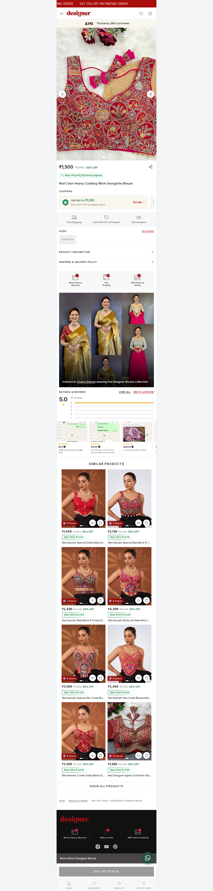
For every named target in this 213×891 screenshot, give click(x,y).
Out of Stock (106, 871)
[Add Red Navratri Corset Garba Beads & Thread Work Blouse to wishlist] (92, 755)
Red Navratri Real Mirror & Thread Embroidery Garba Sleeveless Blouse (83, 620)
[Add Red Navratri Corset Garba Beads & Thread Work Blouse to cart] (100, 755)
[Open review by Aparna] (137, 432)
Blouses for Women (78, 800)
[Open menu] (61, 13)
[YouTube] (106, 846)
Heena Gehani (86, 381)
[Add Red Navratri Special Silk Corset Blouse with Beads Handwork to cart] (100, 678)
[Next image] (150, 94)
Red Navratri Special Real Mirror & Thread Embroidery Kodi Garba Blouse (129, 542)
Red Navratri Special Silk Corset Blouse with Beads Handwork (83, 698)
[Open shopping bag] (150, 13)
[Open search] (141, 13)
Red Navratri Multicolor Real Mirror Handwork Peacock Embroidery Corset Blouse (129, 620)
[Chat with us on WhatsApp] (148, 858)
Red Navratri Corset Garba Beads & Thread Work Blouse (83, 775)
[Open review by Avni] (72, 432)
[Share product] (150, 167)
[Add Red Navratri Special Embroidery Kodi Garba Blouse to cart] (100, 523)
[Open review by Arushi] (104, 432)
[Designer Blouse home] (79, 13)
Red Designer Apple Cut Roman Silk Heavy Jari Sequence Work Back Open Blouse (129, 775)
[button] (106, 94)
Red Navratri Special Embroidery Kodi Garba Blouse (83, 542)
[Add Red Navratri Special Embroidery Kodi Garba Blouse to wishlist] (92, 523)
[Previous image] (62, 94)
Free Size (68, 239)
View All (125, 392)
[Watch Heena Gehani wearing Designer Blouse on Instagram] (106, 340)
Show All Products (106, 786)
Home (62, 800)
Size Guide (148, 231)
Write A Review (143, 392)
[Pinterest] (115, 846)
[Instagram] (97, 846)
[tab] (103, 157)
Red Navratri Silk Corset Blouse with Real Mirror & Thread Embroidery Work (129, 698)
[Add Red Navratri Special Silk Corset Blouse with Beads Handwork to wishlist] (92, 678)
